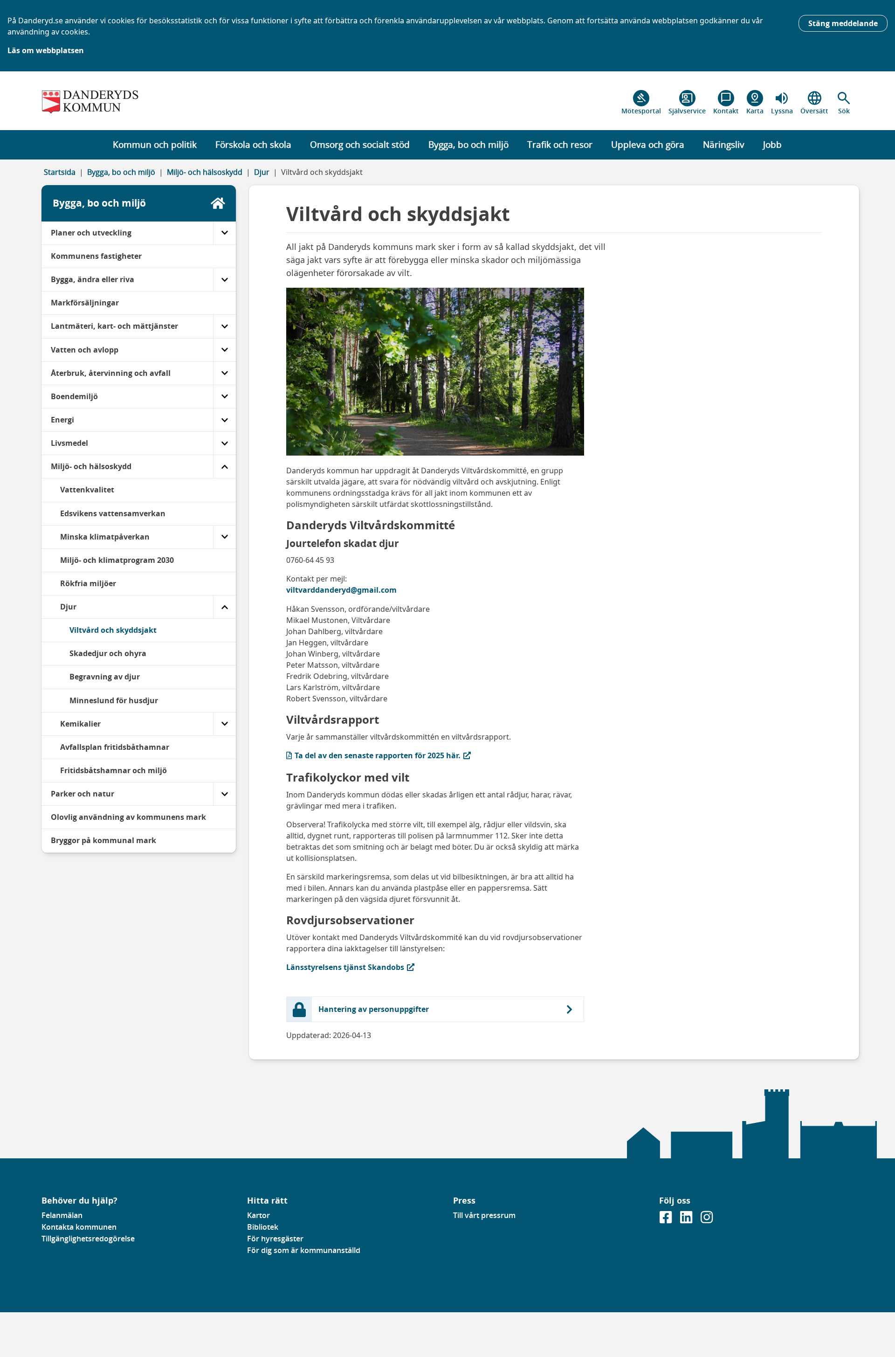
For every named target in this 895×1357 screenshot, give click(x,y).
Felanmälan (62, 1215)
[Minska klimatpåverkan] (224, 537)
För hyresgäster (275, 1238)
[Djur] (224, 606)
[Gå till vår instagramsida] (706, 1220)
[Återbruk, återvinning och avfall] (224, 373)
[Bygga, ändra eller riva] (224, 279)
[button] (844, 102)
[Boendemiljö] (224, 396)
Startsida (60, 172)
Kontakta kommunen (79, 1227)
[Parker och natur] (224, 793)
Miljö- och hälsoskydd (204, 172)
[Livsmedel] (224, 443)
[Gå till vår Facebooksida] (666, 1220)
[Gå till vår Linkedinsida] (687, 1220)
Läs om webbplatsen (45, 50)
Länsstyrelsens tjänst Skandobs (345, 967)
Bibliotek (262, 1227)
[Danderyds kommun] (139, 102)
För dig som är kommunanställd (303, 1250)
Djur (261, 172)
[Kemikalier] (224, 724)
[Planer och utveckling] (224, 233)
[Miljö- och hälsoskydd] (224, 466)
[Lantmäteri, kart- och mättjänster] (224, 326)
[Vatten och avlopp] (224, 350)
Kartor (258, 1215)
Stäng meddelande (843, 23)
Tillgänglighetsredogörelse (88, 1238)
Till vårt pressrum (484, 1215)
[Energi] (224, 419)
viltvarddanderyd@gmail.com (341, 590)
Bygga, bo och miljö (121, 172)
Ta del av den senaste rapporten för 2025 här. (373, 755)
